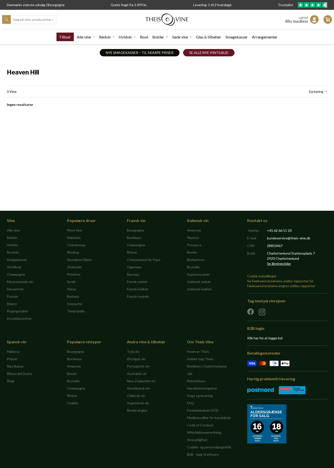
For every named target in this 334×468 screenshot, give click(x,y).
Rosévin (13, 252)
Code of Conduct (200, 425)
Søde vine (180, 37)
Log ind (303, 17)
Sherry (12, 304)
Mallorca (13, 351)
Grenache (74, 304)
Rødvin (105, 37)
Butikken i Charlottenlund (206, 366)
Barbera (73, 296)
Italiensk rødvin (199, 282)
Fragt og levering (200, 396)
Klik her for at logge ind (264, 338)
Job (189, 373)
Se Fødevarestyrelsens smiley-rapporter (278, 281)
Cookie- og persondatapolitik (209, 447)
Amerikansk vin (138, 388)
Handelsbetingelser (202, 388)
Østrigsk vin (136, 359)
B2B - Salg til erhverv (203, 454)
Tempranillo (76, 311)
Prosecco (194, 245)
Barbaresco (195, 260)
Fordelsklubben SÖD (203, 410)
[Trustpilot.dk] (312, 5)
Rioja (10, 381)
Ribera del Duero (19, 373)
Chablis (72, 403)
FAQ (190, 403)
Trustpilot (286, 5)
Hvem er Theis (198, 351)
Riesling (73, 252)
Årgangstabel (17, 311)
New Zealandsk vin (141, 381)
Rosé (144, 37)
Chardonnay (76, 245)
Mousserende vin (20, 282)
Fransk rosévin (138, 296)
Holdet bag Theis (200, 359)
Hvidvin (125, 37)
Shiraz (71, 289)
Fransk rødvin (137, 282)
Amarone (194, 230)
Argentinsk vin (138, 403)
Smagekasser (236, 37)
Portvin (12, 296)
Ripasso (193, 237)
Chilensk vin (136, 396)
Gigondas (134, 267)
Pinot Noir (74, 230)
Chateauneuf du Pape (143, 260)
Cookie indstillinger (262, 276)
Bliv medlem (296, 21)
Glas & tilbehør (208, 37)
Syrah (71, 282)
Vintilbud (14, 267)
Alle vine (84, 37)
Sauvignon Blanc (79, 260)
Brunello (193, 267)
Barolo (192, 252)
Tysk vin (133, 351)
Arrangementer (265, 37)
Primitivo (73, 274)
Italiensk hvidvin (199, 289)
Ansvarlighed (197, 440)
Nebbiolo (74, 237)
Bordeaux (134, 237)
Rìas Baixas (15, 366)
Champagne (16, 274)
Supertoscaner (198, 274)
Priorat (12, 359)
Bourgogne (135, 230)
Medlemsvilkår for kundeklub (209, 418)
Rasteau (133, 274)
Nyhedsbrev (196, 381)
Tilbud (64, 37)
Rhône (132, 252)
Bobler (158, 37)
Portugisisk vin (138, 366)
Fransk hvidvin (137, 289)
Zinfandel (74, 267)
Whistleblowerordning (204, 432)
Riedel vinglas (137, 410)
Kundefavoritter (19, 318)
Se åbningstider (279, 263)
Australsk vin (137, 373)
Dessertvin (15, 289)
